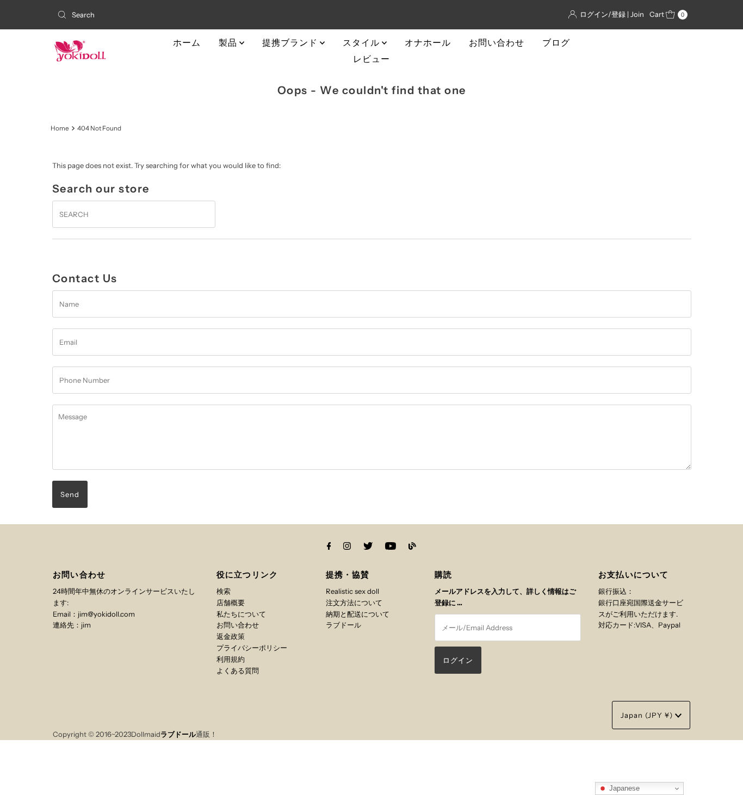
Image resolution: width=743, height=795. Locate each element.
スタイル (362, 43)
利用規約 (230, 659)
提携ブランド (291, 43)
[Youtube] (390, 546)
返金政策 (230, 636)
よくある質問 (237, 670)
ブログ (556, 43)
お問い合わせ (496, 43)
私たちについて (241, 614)
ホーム (187, 43)
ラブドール (343, 624)
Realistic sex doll (352, 591)
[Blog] (412, 546)
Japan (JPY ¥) (648, 715)
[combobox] (156, 15)
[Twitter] (368, 546)
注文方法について (354, 602)
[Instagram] (347, 546)
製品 (229, 43)
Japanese (623, 788)
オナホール (428, 43)
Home (60, 128)
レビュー (371, 59)
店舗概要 (230, 602)
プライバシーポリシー (251, 647)
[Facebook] (329, 546)
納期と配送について (357, 614)
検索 (223, 591)
